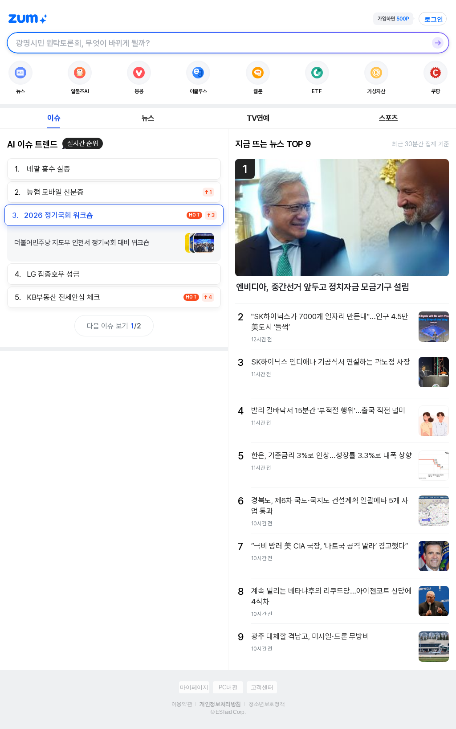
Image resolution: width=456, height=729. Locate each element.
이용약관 (181, 704)
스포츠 (388, 118)
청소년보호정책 (266, 704)
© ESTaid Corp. (228, 712)
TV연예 (258, 118)
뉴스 (148, 118)
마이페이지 (194, 687)
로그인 (433, 19)
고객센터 (262, 687)
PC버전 (228, 687)
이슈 (53, 118)
